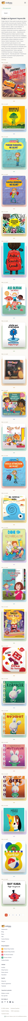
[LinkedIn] (13, 1002)
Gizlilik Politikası (5, 1011)
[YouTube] (10, 1002)
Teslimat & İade (5, 1013)
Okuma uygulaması (6, 983)
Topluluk (3, 986)
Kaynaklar (3, 974)
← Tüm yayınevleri (6, 8)
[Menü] (25, 2)
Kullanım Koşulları (15, 1008)
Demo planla (4, 972)
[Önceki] (2, 915)
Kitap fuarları (4, 970)
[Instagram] (2, 1002)
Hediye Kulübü (5, 960)
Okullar (3, 965)
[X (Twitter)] (7, 1002)
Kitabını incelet (5, 993)
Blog (2, 932)
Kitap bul (3, 981)
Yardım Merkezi (5, 939)
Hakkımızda (4, 929)
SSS (2, 936)
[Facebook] (5, 1002)
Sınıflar (3, 967)
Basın (2, 934)
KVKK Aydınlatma (15, 1011)
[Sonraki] (23, 915)
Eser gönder (4, 995)
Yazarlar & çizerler (6, 990)
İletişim (3, 941)
